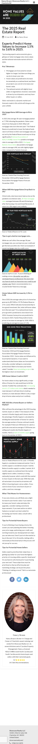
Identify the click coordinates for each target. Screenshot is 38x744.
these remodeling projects (22, 369)
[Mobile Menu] (34, 2)
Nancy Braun (19, 635)
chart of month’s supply (22, 432)
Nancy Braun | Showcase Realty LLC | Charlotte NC (15, 2)
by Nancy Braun (22, 37)
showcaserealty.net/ (16, 740)
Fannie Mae (17, 139)
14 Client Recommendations (19, 662)
